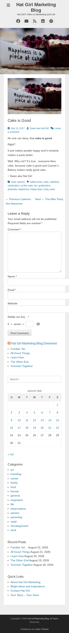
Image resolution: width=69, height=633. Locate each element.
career (14, 478)
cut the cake (27, 185)
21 (49, 427)
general (15, 495)
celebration (13, 185)
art (12, 469)
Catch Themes (42, 629)
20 (42, 427)
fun (35, 185)
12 (34, 420)
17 (19, 427)
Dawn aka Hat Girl (39, 128)
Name (12, 276)
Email (12, 289)
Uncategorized (19, 525)
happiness (23, 189)
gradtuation (44, 185)
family (14, 482)
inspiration (17, 500)
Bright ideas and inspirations (28, 586)
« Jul (10, 454)
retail (13, 521)
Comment (14, 229)
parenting (16, 517)
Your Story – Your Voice (25, 595)
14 (49, 420)
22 (57, 427)
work (13, 530)
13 (42, 420)
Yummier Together (22, 366)
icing (46, 189)
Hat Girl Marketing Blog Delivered (34, 343)
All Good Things (20, 353)
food (13, 182)
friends (15, 491)
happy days (36, 189)
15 (57, 420)
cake (46, 182)
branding (16, 474)
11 (26, 420)
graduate (12, 189)
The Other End (20, 361)
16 (11, 427)
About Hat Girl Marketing (25, 582)
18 (26, 427)
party (52, 189)
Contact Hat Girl (20, 590)
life (12, 504)
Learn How (17, 357)
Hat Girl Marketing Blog (36, 7)
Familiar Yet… (19, 348)
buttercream (36, 182)
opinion (21, 182)
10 (19, 420)
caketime (54, 182)
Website (12, 303)
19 (34, 427)
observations (18, 508)
